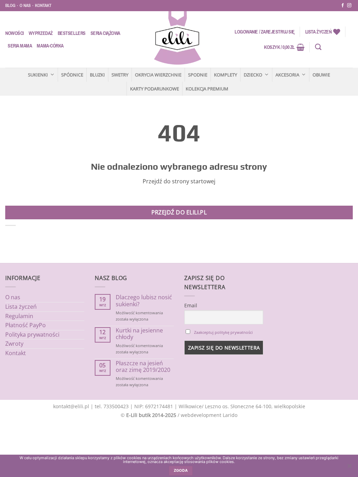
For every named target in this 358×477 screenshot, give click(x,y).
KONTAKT (43, 5)
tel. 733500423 (112, 406)
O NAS (25, 5)
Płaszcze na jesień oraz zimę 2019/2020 (143, 366)
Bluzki (97, 75)
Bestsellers (72, 33)
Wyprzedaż (41, 33)
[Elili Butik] (177, 39)
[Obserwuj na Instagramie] (349, 5)
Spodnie (197, 75)
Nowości (14, 33)
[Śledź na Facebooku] (343, 5)
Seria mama (20, 45)
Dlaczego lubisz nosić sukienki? (144, 300)
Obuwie (321, 75)
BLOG (10, 5)
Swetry (120, 75)
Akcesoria (287, 75)
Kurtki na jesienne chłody (139, 333)
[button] (265, 31)
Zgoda (181, 470)
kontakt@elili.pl (71, 406)
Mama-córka (50, 45)
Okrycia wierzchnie (158, 75)
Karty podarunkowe (154, 89)
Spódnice (72, 75)
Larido (230, 415)
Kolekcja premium (207, 89)
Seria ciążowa (105, 33)
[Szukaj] (318, 47)
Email (190, 305)
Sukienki (38, 75)
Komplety (225, 75)
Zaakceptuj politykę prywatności (223, 332)
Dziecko (253, 75)
